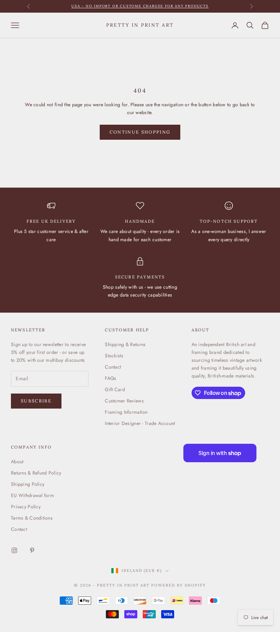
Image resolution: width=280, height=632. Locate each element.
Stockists (114, 355)
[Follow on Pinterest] (32, 550)
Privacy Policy (26, 506)
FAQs (110, 378)
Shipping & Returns (125, 344)
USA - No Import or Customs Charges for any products (140, 6)
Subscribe (36, 401)
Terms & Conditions (32, 517)
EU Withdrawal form (32, 495)
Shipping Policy (27, 484)
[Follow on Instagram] (14, 550)
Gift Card (115, 389)
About (17, 461)
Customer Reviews (124, 400)
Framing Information (126, 412)
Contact (113, 366)
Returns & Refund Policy (36, 472)
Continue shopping (140, 132)
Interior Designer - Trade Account (140, 423)
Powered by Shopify (178, 585)
